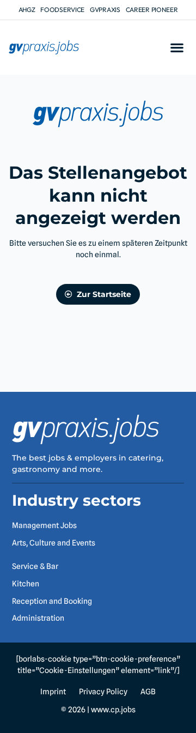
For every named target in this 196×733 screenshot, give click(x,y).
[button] (176, 47)
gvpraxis (105, 9)
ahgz (27, 9)
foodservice (62, 9)
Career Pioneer (152, 9)
